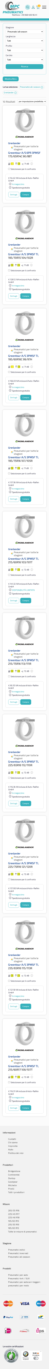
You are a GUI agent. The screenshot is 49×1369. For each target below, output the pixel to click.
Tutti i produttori (16, 1192)
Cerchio (9, 55)
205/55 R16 (13, 1210)
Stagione (10, 27)
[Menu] (40, 1352)
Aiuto (10, 1149)
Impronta (12, 1146)
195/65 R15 (13, 1221)
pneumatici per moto (18, 1285)
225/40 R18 (13, 1217)
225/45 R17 (13, 1214)
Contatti (12, 1139)
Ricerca (24, 66)
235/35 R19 (13, 1224)
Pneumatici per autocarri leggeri (24, 1282)
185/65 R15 (13, 1228)
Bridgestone (14, 1171)
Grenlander (9, 92)
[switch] (35, 1358)
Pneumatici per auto (18, 1275)
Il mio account (33, 7)
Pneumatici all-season (30, 87)
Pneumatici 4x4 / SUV (19, 1278)
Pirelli (11, 1188)
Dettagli (13, 194)
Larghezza (10, 36)
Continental (13, 1174)
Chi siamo (13, 1142)
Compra (25, 194)
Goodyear (13, 1181)
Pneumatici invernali (18, 1253)
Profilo (9, 46)
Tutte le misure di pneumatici (22, 1231)
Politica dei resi (15, 1153)
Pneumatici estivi (16, 1249)
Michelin (12, 1185)
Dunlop (11, 1178)
